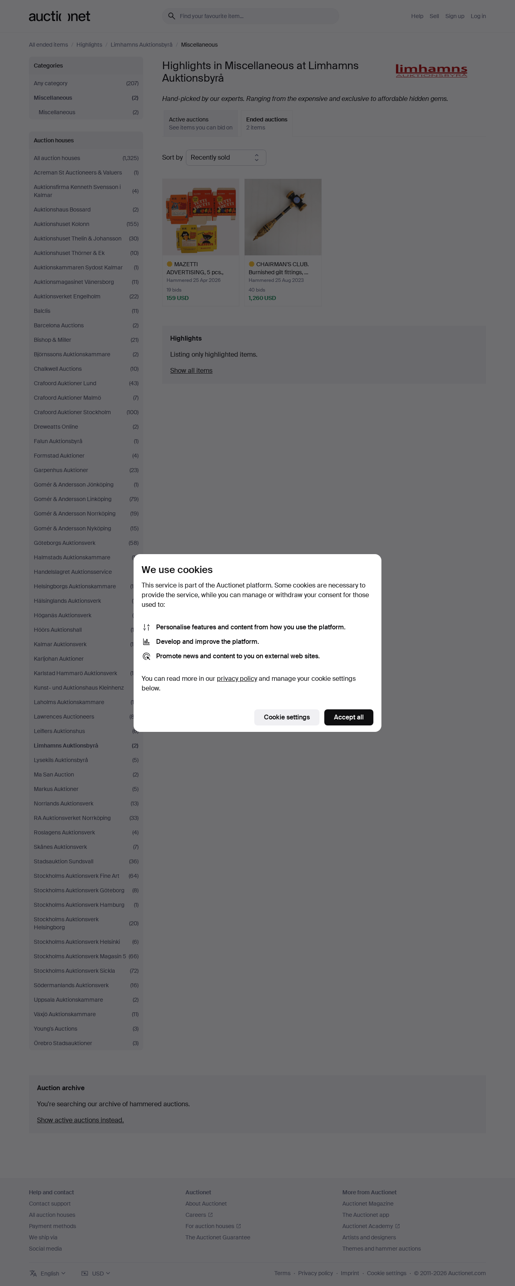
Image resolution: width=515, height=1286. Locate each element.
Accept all (349, 717)
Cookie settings (287, 717)
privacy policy (237, 678)
